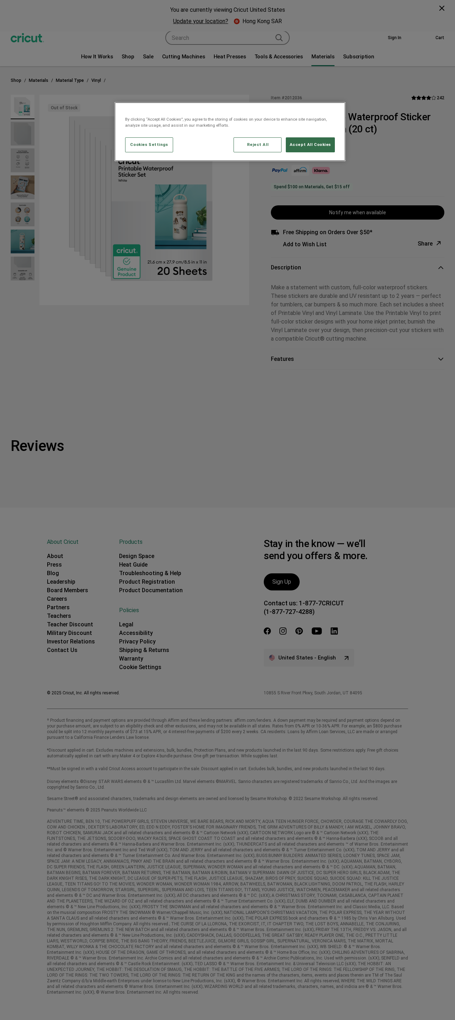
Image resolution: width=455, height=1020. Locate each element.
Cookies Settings (149, 144)
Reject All (258, 144)
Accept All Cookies (310, 144)
